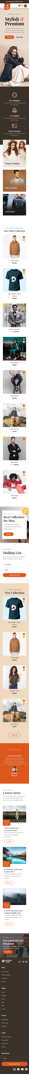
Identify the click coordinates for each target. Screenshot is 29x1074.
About (3, 999)
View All (14, 735)
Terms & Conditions (6, 1037)
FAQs (2, 1005)
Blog (2, 1002)
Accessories (4, 978)
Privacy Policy (4, 1040)
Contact (3, 1009)
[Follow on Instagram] (26, 962)
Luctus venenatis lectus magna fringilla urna (13, 911)
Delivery (3, 1047)
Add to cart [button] (24, 240)
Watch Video (19, 37)
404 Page (3, 1026)
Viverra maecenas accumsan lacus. (11, 829)
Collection (4, 995)
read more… (9, 841)
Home (2, 992)
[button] (24, 238)
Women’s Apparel (5, 975)
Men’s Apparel (4, 971)
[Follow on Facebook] (19, 962)
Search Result (4, 1019)
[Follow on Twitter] (23, 962)
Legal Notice (4, 1043)
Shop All (3, 981)
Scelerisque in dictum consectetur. (13, 870)
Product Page (4, 1023)
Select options (24, 273)
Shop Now (9, 37)
